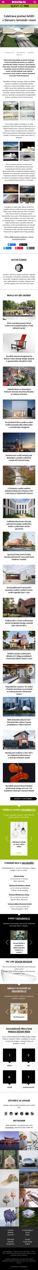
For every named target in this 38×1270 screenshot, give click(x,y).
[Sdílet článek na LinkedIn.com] (7, 248)
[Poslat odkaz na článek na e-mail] (31, 248)
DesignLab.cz (24, 1266)
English (27, 1244)
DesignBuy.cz (28, 810)
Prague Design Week (19, 1031)
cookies (11, 1261)
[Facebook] (6, 1114)
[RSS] (32, 1114)
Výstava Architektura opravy (19, 885)
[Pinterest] (22, 1114)
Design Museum (23, 961)
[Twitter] (16, 1114)
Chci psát (10, 1234)
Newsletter (10, 1244)
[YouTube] (27, 1114)
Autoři (27, 1232)
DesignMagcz (9, 1127)
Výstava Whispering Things (19, 894)
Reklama (10, 1232)
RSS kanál (10, 1239)
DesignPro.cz (19, 991)
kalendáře (28, 863)
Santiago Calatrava (20, 237)
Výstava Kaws (19, 876)
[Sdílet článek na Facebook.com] (12, 244)
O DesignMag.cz (27, 1230)
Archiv (27, 1234)
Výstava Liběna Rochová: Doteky (20, 904)
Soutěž (27, 1239)
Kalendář (10, 1241)
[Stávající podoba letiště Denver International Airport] (10, 188)
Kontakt (10, 1230)
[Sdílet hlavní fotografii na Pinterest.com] (19, 248)
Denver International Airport (23, 238)
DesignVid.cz (23, 918)
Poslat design (27, 1241)
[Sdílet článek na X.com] (23, 244)
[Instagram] (11, 1114)
